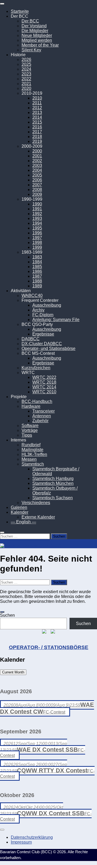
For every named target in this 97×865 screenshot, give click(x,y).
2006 (37, 180)
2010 (37, 98)
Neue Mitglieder (37, 35)
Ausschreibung (46, 305)
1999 (37, 247)
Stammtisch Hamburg (53, 478)
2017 (37, 131)
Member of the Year (40, 45)
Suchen (7, 615)
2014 (37, 117)
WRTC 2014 (44, 387)
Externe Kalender (38, 517)
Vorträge (30, 430)
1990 (37, 204)
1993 (37, 218)
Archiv (38, 310)
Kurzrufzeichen (36, 367)
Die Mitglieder (35, 30)
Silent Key (31, 50)
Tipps (27, 435)
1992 (37, 213)
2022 (26, 79)
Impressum (21, 842)
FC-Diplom (42, 315)
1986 (37, 271)
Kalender (19, 512)
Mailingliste (32, 449)
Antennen (41, 416)
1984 (37, 262)
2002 (37, 160)
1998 (37, 242)
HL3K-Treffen (34, 454)
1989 (37, 286)
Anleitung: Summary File (55, 319)
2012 (37, 107)
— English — (23, 522)
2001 (37, 156)
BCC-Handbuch (37, 401)
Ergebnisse (43, 334)
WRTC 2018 (44, 382)
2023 (26, 74)
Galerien (19, 507)
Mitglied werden (37, 40)
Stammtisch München (53, 483)
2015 (37, 122)
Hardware (31, 406)
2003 (37, 165)
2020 (26, 88)
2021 (26, 83)
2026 (26, 59)
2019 (37, 141)
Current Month (13, 672)
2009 (37, 194)
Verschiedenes (36, 502)
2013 (37, 112)
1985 (37, 266)
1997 (37, 237)
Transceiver (43, 411)
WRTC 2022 (44, 377)
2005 (37, 175)
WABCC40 (32, 295)
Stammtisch (33, 464)
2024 (26, 69)
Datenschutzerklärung (32, 837)
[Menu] (2, 4)
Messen (29, 459)
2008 (37, 189)
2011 (37, 103)
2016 (37, 127)
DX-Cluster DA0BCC (42, 343)
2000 (37, 151)
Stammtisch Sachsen (52, 498)
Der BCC (30, 21)
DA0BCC (31, 339)
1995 (37, 228)
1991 (37, 209)
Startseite (20, 11)
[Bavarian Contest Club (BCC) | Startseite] (30, 545)
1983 (37, 257)
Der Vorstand (34, 26)
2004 (37, 170)
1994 (37, 223)
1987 (37, 276)
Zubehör (40, 420)
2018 (37, 136)
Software (30, 425)
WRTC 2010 (44, 392)
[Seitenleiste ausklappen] (2, 612)
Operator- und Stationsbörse (48, 348)
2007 (37, 184)
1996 (37, 233)
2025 (26, 64)
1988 (37, 281)
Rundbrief (31, 445)
